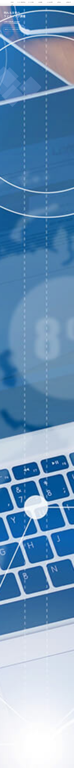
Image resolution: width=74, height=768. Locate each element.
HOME (12, 2)
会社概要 (40, 2)
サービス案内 (31, 2)
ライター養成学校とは (21, 2)
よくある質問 (50, 2)
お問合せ (59, 2)
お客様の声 (68, 2)
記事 (12, 5)
